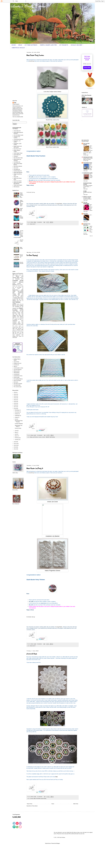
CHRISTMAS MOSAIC (18, 47)
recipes (20, 333)
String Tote (16, 176)
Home (53, 803)
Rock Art (14, 305)
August (16, 417)
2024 (15, 394)
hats (13, 332)
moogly (85, 191)
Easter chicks (16, 288)
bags (21, 319)
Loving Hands (59, 203)
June (16, 430)
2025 (15, 392)
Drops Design (16, 377)
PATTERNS (38, 798)
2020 (15, 401)
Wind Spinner (16, 186)
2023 (15, 396)
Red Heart (16, 382)
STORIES (21, 305)
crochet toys (15, 327)
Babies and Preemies (34, 437)
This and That (16, 314)
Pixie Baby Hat (17, 169)
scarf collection (16, 335)
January (17, 439)
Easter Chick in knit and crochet (18, 147)
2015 (15, 441)
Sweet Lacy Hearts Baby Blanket (18, 183)
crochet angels (20, 324)
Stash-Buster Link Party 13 (35, 468)
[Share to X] (49, 222)
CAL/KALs (21, 277)
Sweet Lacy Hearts (18, 181)
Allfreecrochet (16, 371)
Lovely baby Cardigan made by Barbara (52, 91)
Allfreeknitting (16, 372)
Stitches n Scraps (87, 196)
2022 (15, 397)
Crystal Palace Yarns (18, 375)
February (17, 437)
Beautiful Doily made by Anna (52, 119)
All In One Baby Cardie (18, 135)
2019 (15, 403)
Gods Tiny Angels (17, 380)
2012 (15, 447)
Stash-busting (52, 437)
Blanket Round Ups (19, 274)
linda (15, 102)
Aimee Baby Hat (17, 130)
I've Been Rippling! (32, 255)
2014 (15, 443)
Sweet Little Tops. (21, 209)
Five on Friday (21, 224)
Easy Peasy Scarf (17, 148)
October (17, 413)
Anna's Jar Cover (52, 501)
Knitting (16, 297)
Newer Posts (29, 803)
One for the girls (21, 263)
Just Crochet (16, 361)
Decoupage (19, 287)
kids (22, 332)
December (17, 410)
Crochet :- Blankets (45, 437)
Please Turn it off (21, 256)
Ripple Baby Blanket (18, 172)
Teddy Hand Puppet (18, 185)
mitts (16, 333)
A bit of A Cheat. (32, 654)
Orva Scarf (16, 167)
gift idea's (14, 331)
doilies (35, 798)
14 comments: (40, 435)
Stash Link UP (32, 645)
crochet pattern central (18, 368)
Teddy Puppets (16, 311)
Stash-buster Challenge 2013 (21, 195)
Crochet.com (16, 364)
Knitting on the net (17, 363)
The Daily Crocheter (18, 383)
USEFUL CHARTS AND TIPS (48, 45)
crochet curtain (18, 325)
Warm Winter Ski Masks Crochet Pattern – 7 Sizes (87, 186)
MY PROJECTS (63, 45)
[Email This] (46, 222)
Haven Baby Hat (17, 154)
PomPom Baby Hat (18, 170)
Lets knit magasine (18, 369)
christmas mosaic (17, 323)
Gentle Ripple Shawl (18, 153)
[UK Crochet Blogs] (90, 89)
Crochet (39, 437)
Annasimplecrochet (87, 162)
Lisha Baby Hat (17, 162)
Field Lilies (85, 213)
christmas (15, 320)
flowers (19, 329)
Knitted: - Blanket (19, 296)
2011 (15, 449)
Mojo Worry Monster (18, 166)
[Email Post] (44, 222)
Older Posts (75, 803)
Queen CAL (19, 304)
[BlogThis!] (48, 222)
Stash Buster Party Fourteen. (35, 55)
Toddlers (14, 315)
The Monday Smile (21, 217)
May (16, 432)
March (16, 435)
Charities (17, 278)
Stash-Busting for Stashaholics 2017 (21, 203)
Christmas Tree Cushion (17, 137)
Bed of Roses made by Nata (52, 147)
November (17, 412)
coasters (14, 324)
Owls (20, 300)
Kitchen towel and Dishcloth (17, 160)
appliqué (15, 319)
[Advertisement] (52, 239)
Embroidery (15, 290)
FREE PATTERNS (18, 291)
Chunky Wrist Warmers (18, 139)
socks (14, 337)
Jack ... (91, 214)
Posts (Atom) (35, 805)
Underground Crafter (87, 157)
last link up (31, 61)
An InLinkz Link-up (31, 192)
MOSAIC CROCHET (76, 45)
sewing (14, 336)
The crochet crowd (17, 386)
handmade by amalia (87, 172)
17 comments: (40, 796)
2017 (15, 406)
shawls (20, 336)
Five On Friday (21, 240)
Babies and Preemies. (18, 273)
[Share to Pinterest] (52, 222)
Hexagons (16, 156)
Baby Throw (21, 248)
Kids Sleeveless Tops (18, 157)
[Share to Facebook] (51, 222)
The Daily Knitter (17, 385)
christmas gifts (16, 322)
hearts (18, 332)
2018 (15, 405)
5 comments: (39, 222)
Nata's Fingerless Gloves (52, 570)
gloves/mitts (20, 331)
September (17, 415)
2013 (15, 445)
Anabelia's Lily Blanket (52, 536)
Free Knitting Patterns (18, 378)
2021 (15, 399)
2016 (15, 408)
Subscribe (87, 67)
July (16, 419)
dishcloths (20, 328)
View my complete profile (18, 116)
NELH (20, 45)
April (16, 434)
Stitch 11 (15, 366)
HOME (14, 45)
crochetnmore (16, 374)
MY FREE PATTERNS (31, 45)
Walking (21, 316)
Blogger (58, 843)
